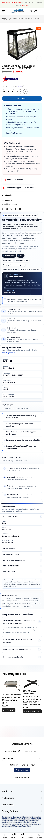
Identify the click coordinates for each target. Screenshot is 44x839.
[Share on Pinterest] (11, 209)
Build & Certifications (10, 566)
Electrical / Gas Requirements (13, 560)
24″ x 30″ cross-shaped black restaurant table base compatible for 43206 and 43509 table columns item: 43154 (32, 699)
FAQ (21, 256)
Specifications (10, 256)
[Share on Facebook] (3, 209)
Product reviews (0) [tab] (12, 751)
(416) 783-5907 (28, 188)
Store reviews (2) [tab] (32, 751)
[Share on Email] (20, 209)
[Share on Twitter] (7, 209)
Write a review (22, 770)
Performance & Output (11, 554)
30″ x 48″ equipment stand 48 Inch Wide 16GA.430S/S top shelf (11, 698)
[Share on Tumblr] (16, 209)
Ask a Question (7, 195)
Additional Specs (8, 572)
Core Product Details (10, 516)
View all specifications (9, 353)
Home (4, 18)
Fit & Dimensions (8, 548)
